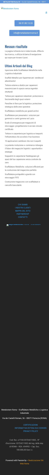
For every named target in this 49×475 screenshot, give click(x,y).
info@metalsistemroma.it (26, 33)
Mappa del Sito (22, 211)
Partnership (23, 214)
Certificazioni (30, 425)
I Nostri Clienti (23, 208)
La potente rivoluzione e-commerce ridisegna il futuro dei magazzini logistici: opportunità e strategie (24, 148)
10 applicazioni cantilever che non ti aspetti (23, 141)
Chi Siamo (23, 204)
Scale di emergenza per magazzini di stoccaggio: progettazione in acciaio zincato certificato (23, 126)
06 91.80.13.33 (26, 23)
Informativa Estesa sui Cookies (31, 428)
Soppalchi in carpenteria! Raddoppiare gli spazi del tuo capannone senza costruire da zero (23, 159)
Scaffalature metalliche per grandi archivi (22, 111)
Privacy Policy (30, 431)
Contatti (22, 217)
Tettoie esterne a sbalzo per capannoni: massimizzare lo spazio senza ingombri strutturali (21, 88)
